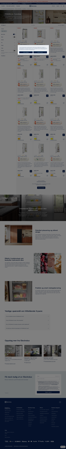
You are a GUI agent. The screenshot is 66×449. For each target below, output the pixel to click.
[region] (33, 50)
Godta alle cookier (40, 52)
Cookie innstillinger (26, 52)
